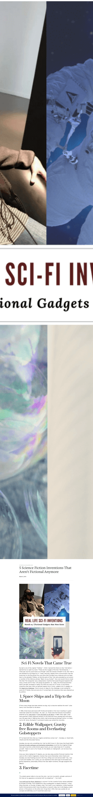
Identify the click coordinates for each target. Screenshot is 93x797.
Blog (32, 565)
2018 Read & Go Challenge (24, 565)
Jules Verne (32, 714)
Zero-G (21, 763)
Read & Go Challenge (28, 688)
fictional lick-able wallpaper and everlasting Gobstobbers (36, 745)
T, (30, 781)
